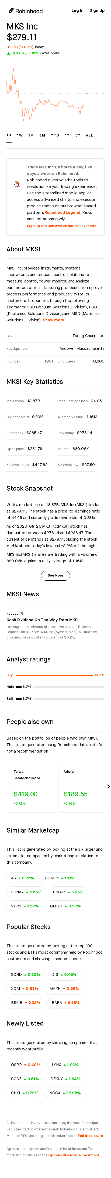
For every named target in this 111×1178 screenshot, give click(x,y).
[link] (77, 11)
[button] (9, 138)
